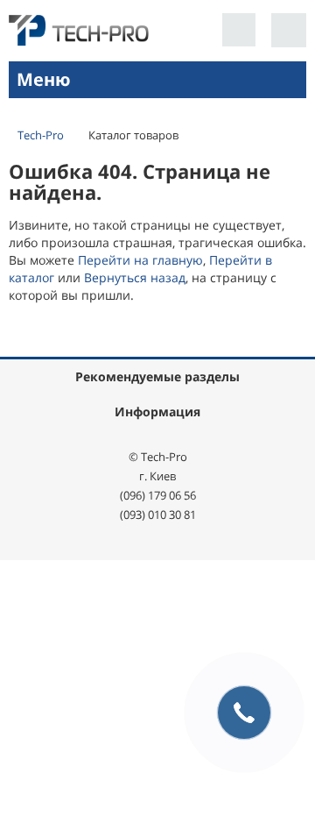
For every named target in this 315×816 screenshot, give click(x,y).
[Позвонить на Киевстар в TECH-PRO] (239, 29)
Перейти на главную (140, 260)
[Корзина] (289, 29)
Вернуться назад (135, 277)
